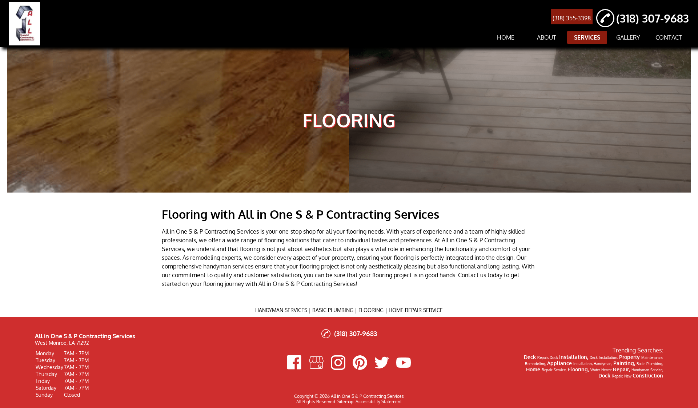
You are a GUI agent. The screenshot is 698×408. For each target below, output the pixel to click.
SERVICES (587, 37)
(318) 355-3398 (572, 18)
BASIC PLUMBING (332, 310)
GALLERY (628, 37)
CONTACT (668, 37)
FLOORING (371, 310)
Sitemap (345, 401)
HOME (505, 37)
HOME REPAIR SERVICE (416, 310)
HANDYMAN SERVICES (281, 310)
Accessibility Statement (379, 401)
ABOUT (546, 37)
